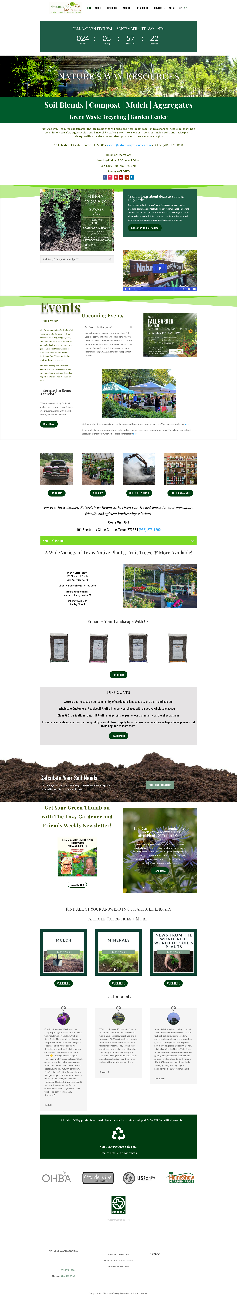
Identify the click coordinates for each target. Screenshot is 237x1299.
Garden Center (148, 116)
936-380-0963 (68, 1276)
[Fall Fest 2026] (170, 356)
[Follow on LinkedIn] (132, 177)
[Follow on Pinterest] (116, 177)
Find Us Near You (180, 493)
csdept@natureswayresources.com (129, 145)
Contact (158, 8)
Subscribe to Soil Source (145, 228)
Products (112, 8)
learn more (118, 736)
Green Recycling (139, 493)
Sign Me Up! (77, 885)
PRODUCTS (118, 675)
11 (166, 887)
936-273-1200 (67, 1270)
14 (173, 887)
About (98, 8)
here (187, 424)
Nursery (127, 8)
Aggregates (173, 104)
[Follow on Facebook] (105, 177)
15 (176, 887)
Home (89, 8)
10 (149, 411)
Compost (104, 104)
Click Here (49, 424)
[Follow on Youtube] (127, 177)
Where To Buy (175, 8)
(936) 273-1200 (150, 530)
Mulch (137, 104)
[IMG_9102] (139, 417)
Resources (142, 8)
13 (171, 887)
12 (169, 887)
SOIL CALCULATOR (160, 785)
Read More (160, 871)
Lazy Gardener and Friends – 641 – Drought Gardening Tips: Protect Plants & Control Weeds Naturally (160, 833)
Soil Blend (62, 104)
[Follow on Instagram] (110, 177)
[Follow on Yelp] (121, 177)
